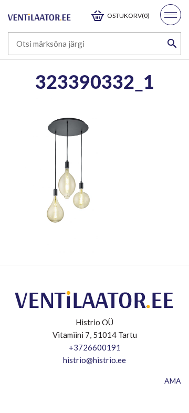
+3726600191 (95, 347)
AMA (172, 380)
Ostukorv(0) (128, 15)
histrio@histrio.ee (94, 360)
